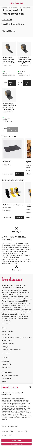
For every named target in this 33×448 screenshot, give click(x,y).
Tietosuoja (5, 353)
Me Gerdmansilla (7, 331)
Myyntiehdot (6, 367)
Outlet (4, 382)
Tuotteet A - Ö (6, 379)
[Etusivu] (16, 3)
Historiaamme (6, 341)
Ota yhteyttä (6, 334)
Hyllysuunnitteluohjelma (10, 376)
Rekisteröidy (6, 361)
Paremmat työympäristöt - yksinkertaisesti (16, 337)
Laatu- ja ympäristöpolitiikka (11, 350)
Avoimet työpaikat (8, 344)
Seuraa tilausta (7, 364)
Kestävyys (5, 347)
